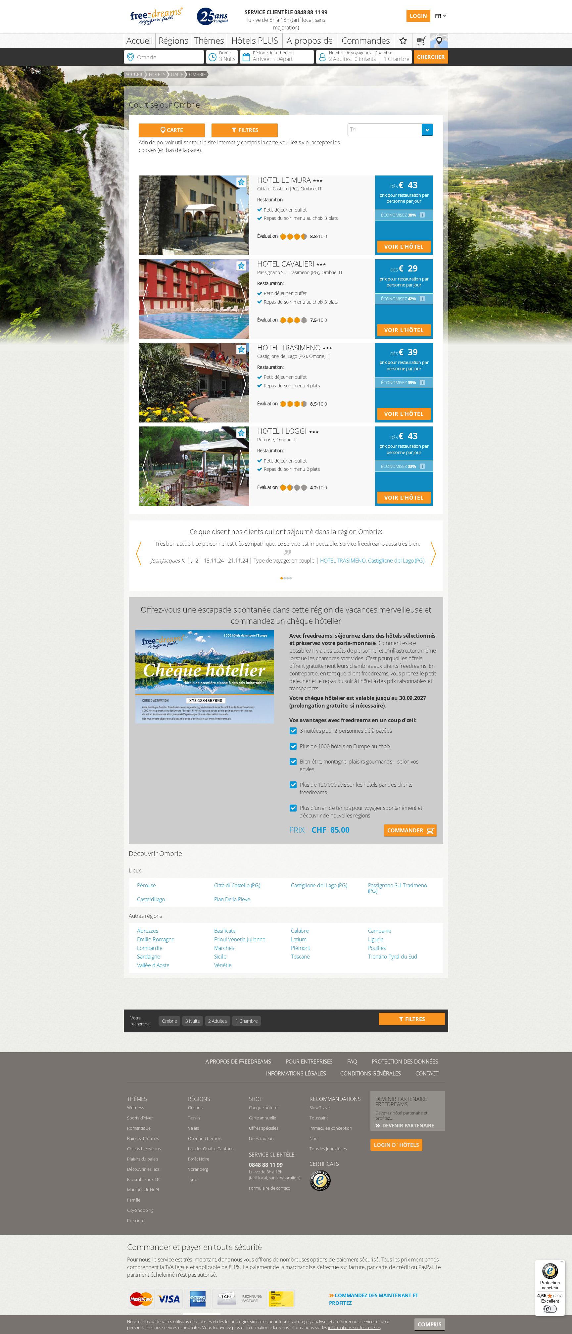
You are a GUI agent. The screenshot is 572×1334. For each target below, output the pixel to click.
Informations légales (296, 1073)
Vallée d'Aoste (153, 965)
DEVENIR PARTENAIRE (407, 1125)
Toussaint (319, 1118)
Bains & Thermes (143, 1138)
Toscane (300, 956)
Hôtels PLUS (254, 40)
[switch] (550, 1309)
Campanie (380, 930)
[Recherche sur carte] (439, 40)
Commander (405, 830)
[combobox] (390, 130)
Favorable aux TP (143, 1179)
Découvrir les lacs (143, 1169)
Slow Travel (320, 1108)
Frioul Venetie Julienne (239, 939)
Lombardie (150, 948)
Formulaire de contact (269, 1188)
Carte (174, 130)
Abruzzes (147, 930)
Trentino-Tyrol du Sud (393, 956)
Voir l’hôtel (404, 246)
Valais (193, 1128)
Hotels (157, 74)
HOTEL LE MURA (284, 180)
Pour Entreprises (309, 1061)
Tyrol (192, 1179)
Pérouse (146, 885)
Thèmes (209, 40)
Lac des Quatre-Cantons (210, 1149)
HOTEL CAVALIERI (285, 264)
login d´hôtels (396, 1145)
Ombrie (197, 74)
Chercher (431, 57)
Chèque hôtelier (264, 1108)
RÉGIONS (199, 1099)
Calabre (300, 930)
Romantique (138, 1128)
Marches (224, 948)
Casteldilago (151, 899)
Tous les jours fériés (328, 1149)
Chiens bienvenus (144, 1149)
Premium (135, 1220)
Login (418, 16)
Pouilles (377, 948)
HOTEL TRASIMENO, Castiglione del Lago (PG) (372, 560)
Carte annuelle (262, 1118)
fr (439, 16)
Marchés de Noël (143, 1190)
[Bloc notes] (403, 40)
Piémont (300, 948)
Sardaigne (148, 956)
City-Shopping (140, 1210)
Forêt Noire (198, 1159)
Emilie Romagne (155, 939)
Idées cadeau (261, 1138)
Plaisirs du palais (142, 1159)
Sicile (220, 956)
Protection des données (405, 1061)
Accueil (139, 40)
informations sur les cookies (354, 1327)
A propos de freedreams (238, 1061)
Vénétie (223, 965)
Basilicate (225, 930)
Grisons (195, 1108)
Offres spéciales (263, 1128)
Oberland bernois (204, 1138)
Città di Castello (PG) (237, 885)
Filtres (247, 130)
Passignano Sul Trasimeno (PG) (397, 888)
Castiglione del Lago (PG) (319, 885)
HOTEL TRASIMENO (289, 347)
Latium (299, 939)
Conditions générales (370, 1073)
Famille (133, 1200)
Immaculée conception (331, 1128)
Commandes (366, 40)
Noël (314, 1138)
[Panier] (421, 40)
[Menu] (561, 1263)
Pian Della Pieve (232, 899)
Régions (173, 40)
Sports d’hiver (140, 1118)
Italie (177, 74)
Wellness (135, 1108)
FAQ (352, 1061)
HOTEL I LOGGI (282, 431)
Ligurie (376, 939)
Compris (430, 1324)
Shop (255, 1099)
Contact (426, 1073)
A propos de (310, 40)
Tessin (194, 1118)
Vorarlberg (198, 1169)
